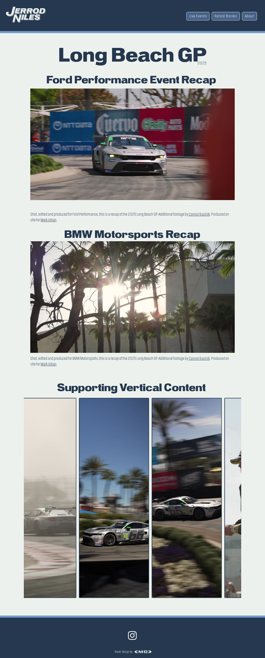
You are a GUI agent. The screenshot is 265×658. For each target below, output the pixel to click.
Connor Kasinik (199, 214)
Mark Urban (48, 220)
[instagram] (132, 635)
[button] (228, 194)
